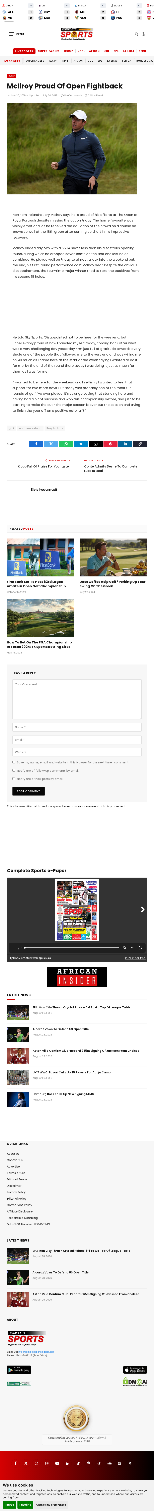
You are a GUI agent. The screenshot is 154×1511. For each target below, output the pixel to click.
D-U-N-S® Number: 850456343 (28, 1224)
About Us (13, 1154)
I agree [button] (9, 1504)
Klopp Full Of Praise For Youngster (44, 466)
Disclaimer (14, 1186)
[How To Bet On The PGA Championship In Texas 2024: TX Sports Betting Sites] (40, 618)
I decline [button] (25, 1504)
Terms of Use (16, 1173)
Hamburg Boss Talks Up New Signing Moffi (63, 1094)
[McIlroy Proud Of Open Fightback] (72, 193)
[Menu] (16, 34)
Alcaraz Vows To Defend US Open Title (61, 1029)
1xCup (68, 51)
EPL (116, 51)
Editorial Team (17, 1179)
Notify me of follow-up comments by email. (48, 771)
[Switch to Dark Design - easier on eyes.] (143, 34)
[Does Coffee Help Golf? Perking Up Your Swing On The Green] (113, 558)
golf (11, 428)
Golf (11, 76)
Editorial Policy (16, 1199)
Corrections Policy (19, 1205)
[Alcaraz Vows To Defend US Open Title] (18, 1034)
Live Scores (24, 51)
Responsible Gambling (22, 1218)
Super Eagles (49, 51)
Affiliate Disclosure (20, 1211)
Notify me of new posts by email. (40, 779)
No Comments (73, 95)
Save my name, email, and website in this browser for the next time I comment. (73, 762)
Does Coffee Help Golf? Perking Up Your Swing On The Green (113, 584)
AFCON (94, 51)
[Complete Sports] (77, 34)
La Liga (129, 51)
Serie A (144, 51)
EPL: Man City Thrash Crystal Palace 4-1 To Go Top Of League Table (82, 1007)
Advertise (13, 1166)
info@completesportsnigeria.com (36, 1351)
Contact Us (15, 1160)
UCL (107, 51)
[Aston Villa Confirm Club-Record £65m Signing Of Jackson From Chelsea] (18, 1056)
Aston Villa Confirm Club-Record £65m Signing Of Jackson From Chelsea (86, 1051)
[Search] (136, 34)
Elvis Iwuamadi (44, 490)
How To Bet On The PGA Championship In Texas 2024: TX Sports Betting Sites (39, 644)
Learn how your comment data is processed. (93, 806)
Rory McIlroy (55, 428)
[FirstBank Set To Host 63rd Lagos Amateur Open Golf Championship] (40, 558)
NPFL (81, 51)
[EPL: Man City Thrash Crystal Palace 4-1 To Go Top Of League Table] (18, 1012)
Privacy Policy (16, 1192)
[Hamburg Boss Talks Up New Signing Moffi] (18, 1099)
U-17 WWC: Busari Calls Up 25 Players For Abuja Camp (72, 1072)
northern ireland (30, 428)
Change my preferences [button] (51, 1504)
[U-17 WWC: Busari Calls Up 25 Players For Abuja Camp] (18, 1077)
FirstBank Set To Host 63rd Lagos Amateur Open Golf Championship (36, 584)
